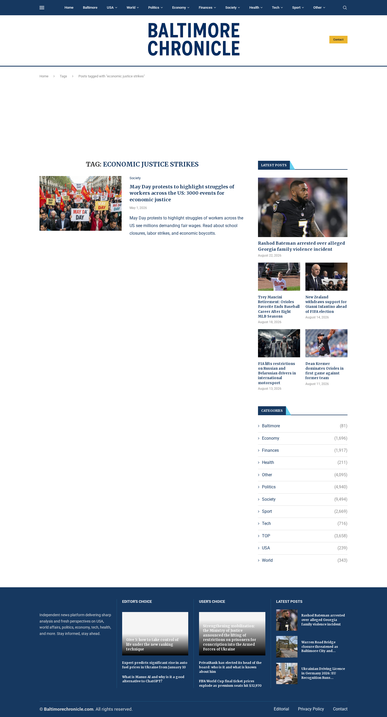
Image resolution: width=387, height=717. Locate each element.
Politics (153, 7)
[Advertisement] (193, 119)
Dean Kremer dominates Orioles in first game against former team (324, 371)
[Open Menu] (41, 7)
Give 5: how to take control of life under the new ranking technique (152, 644)
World (131, 7)
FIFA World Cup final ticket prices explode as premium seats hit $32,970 (230, 683)
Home (68, 7)
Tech (275, 7)
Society (230, 7)
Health (254, 7)
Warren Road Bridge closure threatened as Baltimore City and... (319, 646)
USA (110, 7)
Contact (338, 39)
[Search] (345, 8)
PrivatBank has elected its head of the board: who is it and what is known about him (230, 667)
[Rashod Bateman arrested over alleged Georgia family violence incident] (303, 207)
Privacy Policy (311, 708)
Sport (296, 7)
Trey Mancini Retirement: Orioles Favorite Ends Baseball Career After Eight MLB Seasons (279, 307)
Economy (179, 7)
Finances (205, 7)
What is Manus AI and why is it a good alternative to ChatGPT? (153, 679)
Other (317, 7)
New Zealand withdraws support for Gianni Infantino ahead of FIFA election (326, 304)
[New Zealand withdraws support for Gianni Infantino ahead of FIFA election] (326, 277)
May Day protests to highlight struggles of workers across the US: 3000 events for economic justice (182, 193)
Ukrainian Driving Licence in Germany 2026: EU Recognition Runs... (323, 673)
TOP (305, 535)
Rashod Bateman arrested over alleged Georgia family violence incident (301, 246)
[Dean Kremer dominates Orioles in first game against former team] (326, 343)
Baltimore (90, 7)
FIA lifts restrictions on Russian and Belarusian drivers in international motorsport (277, 373)
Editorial (281, 708)
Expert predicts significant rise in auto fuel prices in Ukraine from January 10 (154, 665)
